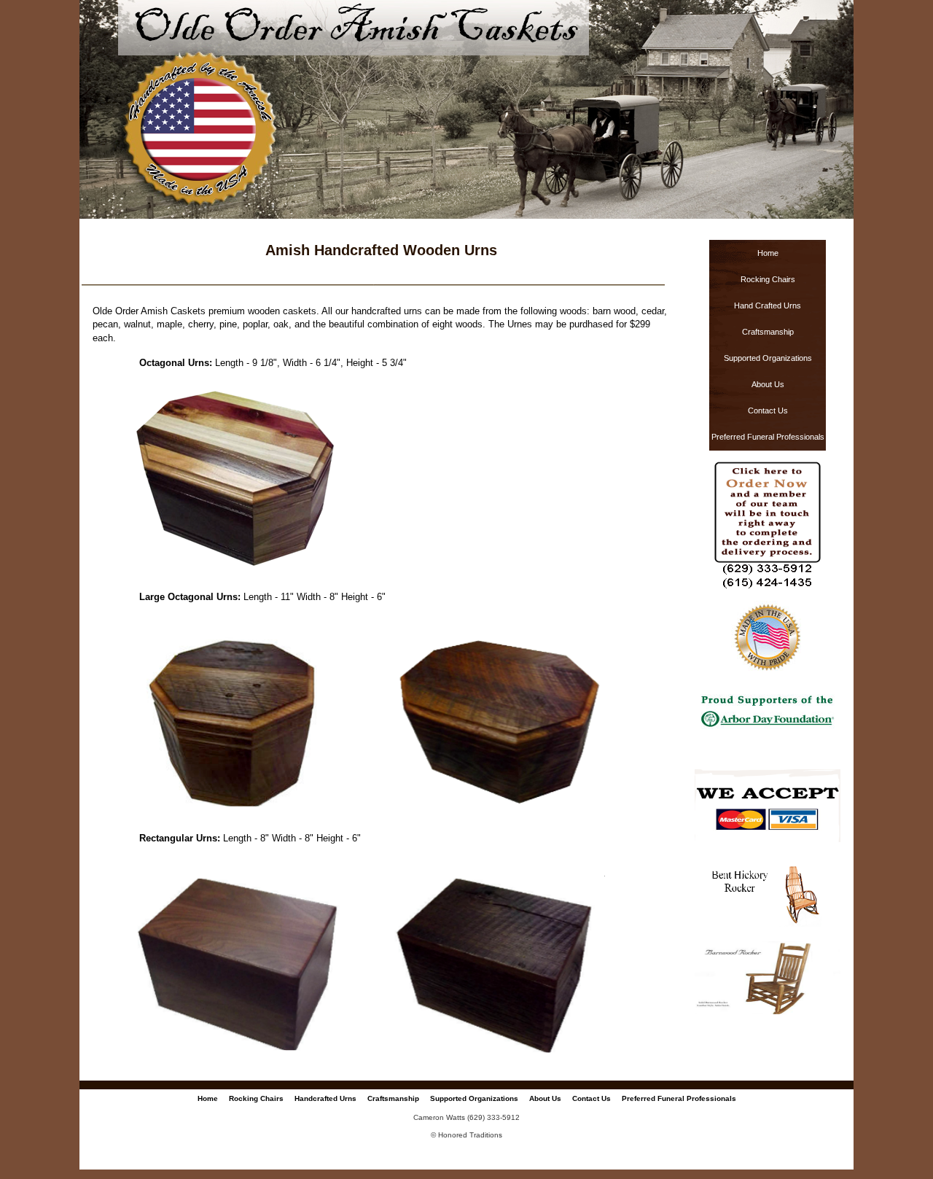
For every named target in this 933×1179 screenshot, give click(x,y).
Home (767, 253)
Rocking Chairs (768, 279)
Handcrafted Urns (325, 1098)
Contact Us (768, 410)
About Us (768, 384)
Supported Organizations (768, 358)
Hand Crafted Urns (767, 305)
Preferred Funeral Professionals (767, 436)
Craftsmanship (768, 331)
